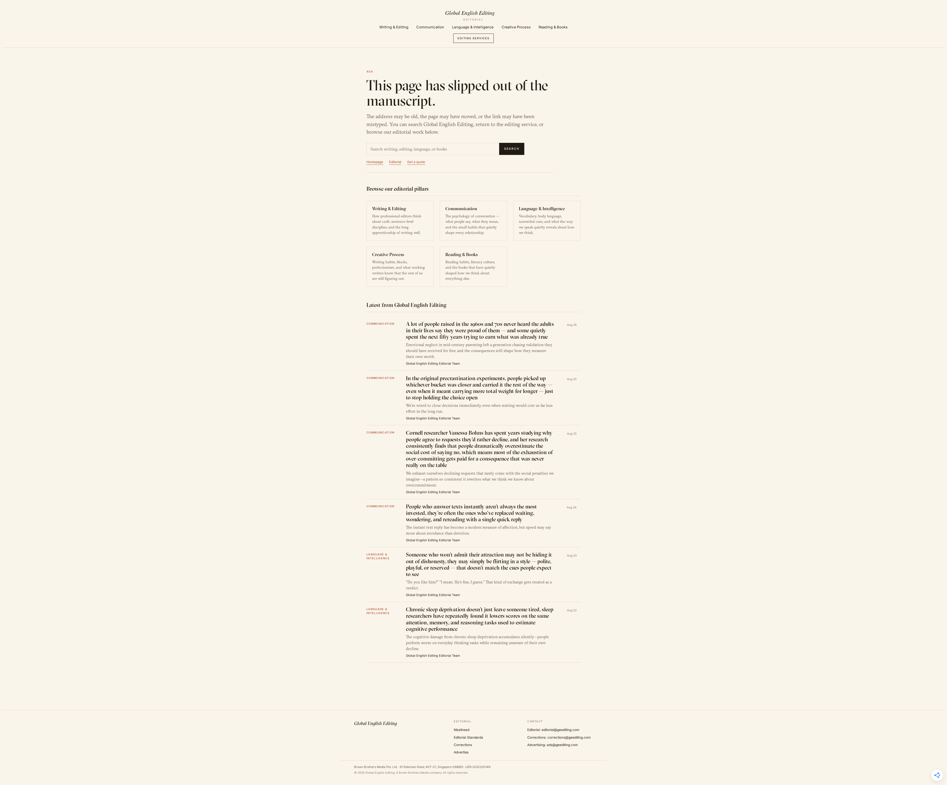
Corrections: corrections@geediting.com (559, 737)
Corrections (463, 745)
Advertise (461, 752)
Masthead (461, 730)
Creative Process (516, 27)
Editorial (395, 162)
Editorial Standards (468, 737)
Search (511, 148)
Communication (430, 27)
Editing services (473, 38)
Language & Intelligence (472, 27)
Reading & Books (553, 27)
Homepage (374, 162)
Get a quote (416, 162)
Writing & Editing (393, 27)
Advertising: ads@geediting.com (552, 745)
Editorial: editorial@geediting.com (553, 730)
